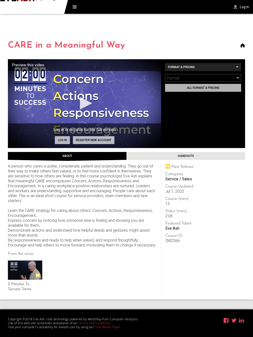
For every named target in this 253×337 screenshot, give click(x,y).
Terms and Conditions (94, 323)
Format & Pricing (181, 67)
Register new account (93, 140)
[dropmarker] (238, 78)
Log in (62, 140)
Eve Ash (172, 228)
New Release (37, 275)
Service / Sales (178, 179)
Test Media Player (108, 327)
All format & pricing (203, 88)
